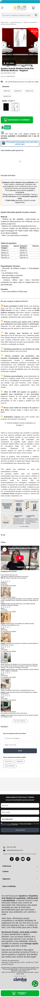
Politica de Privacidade (25, 823)
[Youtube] (23, 860)
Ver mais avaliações (20, 721)
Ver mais (3, 535)
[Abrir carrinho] (35, 8)
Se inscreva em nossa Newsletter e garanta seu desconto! (20, 800)
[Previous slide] (3, 45)
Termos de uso (15, 823)
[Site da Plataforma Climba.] (20, 979)
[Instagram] (17, 860)
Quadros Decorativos (16, 22)
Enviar (20, 750)
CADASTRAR (20, 830)
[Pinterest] (28, 860)
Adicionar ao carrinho (19, 120)
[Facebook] (12, 860)
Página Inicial (4, 22)
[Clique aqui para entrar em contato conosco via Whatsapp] (35, 983)
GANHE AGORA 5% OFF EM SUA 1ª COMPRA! (20, 797)
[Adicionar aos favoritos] (3, 29)
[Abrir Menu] (2, 7)
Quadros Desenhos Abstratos (8, 24)
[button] (16, 65)
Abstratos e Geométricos (31, 22)
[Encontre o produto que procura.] (36, 15)
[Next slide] (36, 45)
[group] (4, 784)
